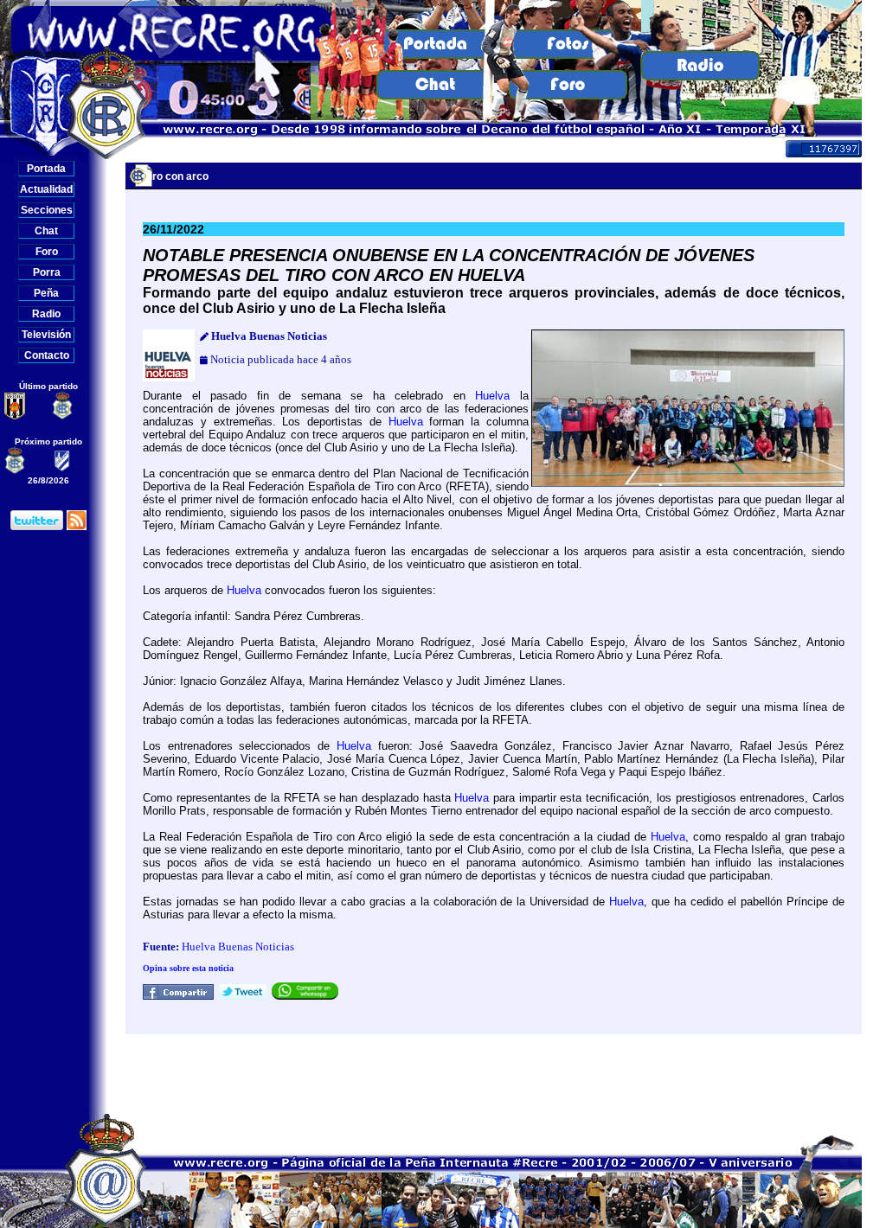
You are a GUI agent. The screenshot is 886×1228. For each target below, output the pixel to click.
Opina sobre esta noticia (188, 968)
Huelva (492, 395)
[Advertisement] (494, 1073)
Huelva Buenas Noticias (238, 946)
